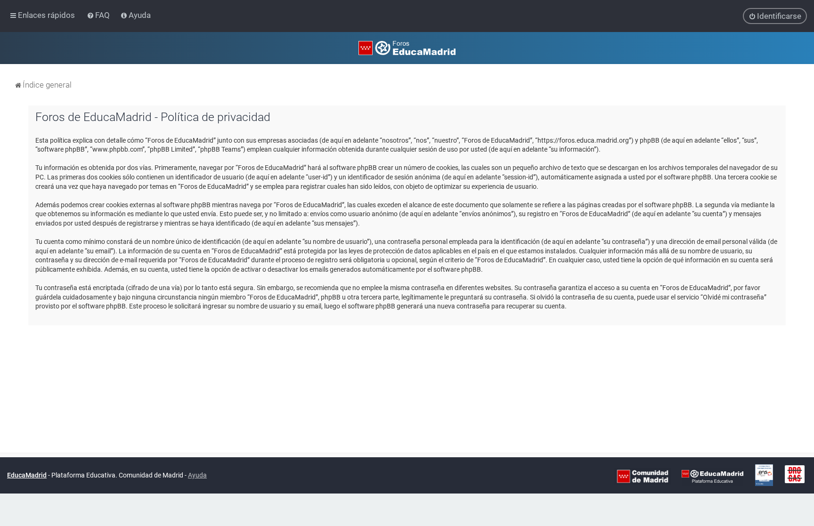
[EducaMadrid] (712, 475)
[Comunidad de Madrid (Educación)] (642, 475)
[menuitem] (99, 15)
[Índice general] (407, 48)
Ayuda (197, 475)
